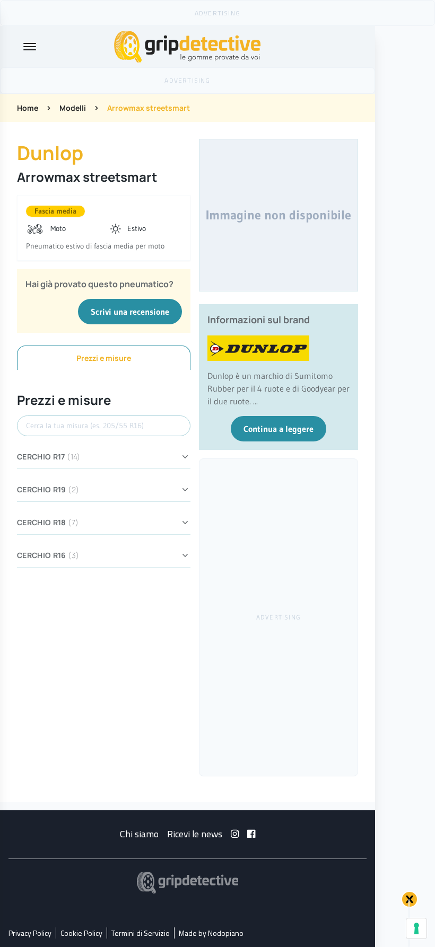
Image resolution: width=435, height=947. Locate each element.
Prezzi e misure (103, 358)
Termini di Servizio (140, 933)
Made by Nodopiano (211, 933)
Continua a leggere (278, 428)
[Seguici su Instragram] (235, 834)
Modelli (72, 108)
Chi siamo (139, 834)
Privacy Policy (29, 933)
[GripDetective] (188, 882)
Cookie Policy (81, 933)
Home (27, 108)
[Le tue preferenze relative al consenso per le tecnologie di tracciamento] (416, 928)
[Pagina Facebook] (251, 834)
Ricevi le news (194, 834)
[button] (409, 899)
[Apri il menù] (29, 46)
